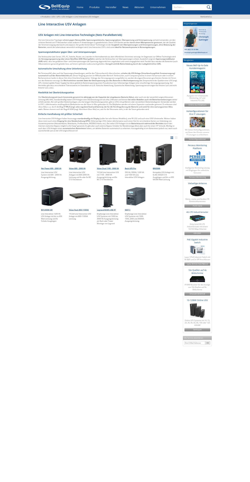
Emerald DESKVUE (197, 294)
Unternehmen (158, 7)
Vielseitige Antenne (197, 183)
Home (80, 7)
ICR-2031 (197, 233)
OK (207, 343)
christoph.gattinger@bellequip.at (195, 52)
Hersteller (111, 7)
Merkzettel (206, 16)
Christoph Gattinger (204, 38)
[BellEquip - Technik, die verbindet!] (54, 7)
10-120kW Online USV (197, 300)
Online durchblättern (197, 105)
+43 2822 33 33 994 (191, 49)
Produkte (94, 7)
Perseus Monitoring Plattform (197, 147)
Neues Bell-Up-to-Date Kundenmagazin (197, 67)
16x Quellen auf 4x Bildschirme (197, 271)
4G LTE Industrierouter (197, 212)
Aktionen (139, 7)
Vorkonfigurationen (197, 139)
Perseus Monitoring (197, 177)
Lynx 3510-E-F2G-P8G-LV (197, 264)
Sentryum (197, 329)
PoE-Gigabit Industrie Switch (197, 241)
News (125, 7)
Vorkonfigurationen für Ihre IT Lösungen (197, 112)
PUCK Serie (197, 206)
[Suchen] (209, 7)
